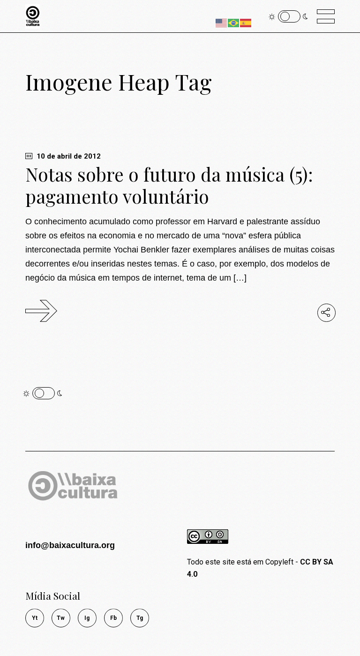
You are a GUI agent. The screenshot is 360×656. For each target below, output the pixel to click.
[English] (222, 22)
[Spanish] (246, 22)
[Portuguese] (234, 22)
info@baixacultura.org (70, 545)
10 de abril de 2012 (68, 156)
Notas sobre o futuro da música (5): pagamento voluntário (169, 185)
